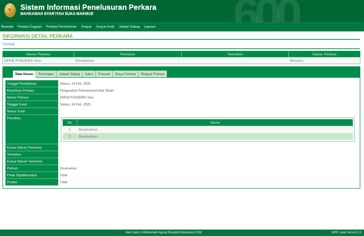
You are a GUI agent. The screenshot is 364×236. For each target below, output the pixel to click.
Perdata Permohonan (61, 26)
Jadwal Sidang (129, 26)
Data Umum (24, 74)
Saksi (89, 74)
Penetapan (46, 74)
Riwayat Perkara (152, 74)
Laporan (150, 26)
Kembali (9, 44)
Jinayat (86, 26)
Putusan (104, 74)
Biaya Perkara (125, 74)
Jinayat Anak (105, 26)
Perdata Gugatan (30, 26)
